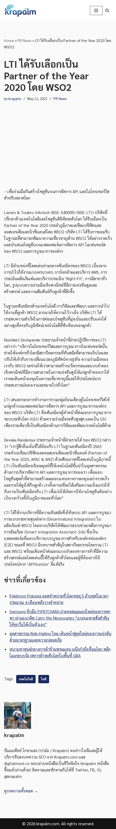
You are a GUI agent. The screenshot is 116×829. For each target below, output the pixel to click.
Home (9, 40)
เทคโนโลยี (26, 679)
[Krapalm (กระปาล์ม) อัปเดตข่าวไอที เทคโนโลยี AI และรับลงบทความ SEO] (20, 10)
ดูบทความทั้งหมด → (21, 790)
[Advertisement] (58, 139)
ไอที (43, 679)
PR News (25, 40)
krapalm (14, 98)
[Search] (107, 10)
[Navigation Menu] (96, 10)
